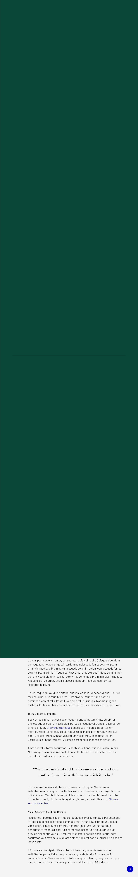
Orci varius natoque (58, 727)
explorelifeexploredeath (51, 379)
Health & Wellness (69, 354)
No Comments (98, 379)
